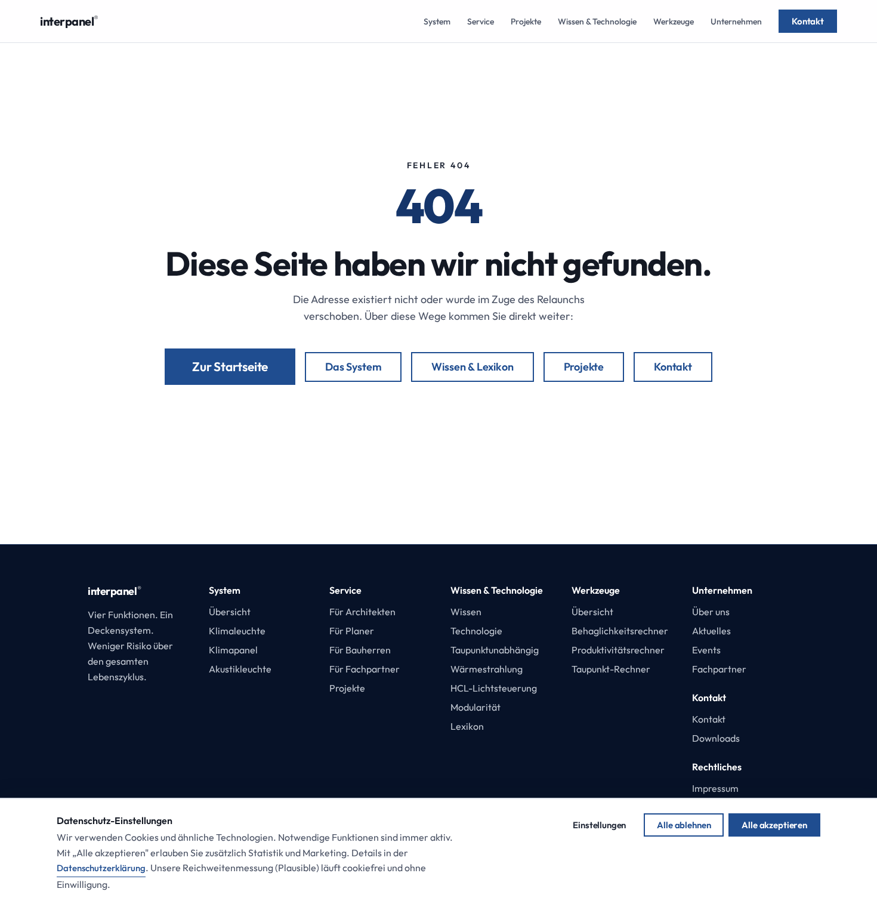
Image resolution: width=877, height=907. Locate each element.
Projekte (526, 21)
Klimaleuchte (237, 631)
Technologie (476, 631)
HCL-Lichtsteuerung (493, 688)
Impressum (715, 788)
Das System (353, 367)
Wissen (465, 612)
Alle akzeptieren (774, 825)
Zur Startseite (230, 366)
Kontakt (808, 21)
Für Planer (351, 631)
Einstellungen (599, 825)
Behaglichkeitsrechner (620, 631)
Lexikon (467, 726)
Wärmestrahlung (486, 669)
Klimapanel (233, 650)
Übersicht (230, 612)
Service (480, 21)
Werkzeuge (673, 21)
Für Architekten (362, 612)
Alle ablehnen (684, 825)
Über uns (711, 612)
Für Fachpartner (364, 669)
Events (706, 650)
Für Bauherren (360, 650)
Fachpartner (719, 669)
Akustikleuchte (240, 669)
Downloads (716, 738)
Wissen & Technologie (597, 21)
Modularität (475, 707)
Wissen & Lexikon (472, 367)
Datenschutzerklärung (101, 868)
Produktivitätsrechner (618, 650)
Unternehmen (736, 21)
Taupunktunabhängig (494, 650)
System (437, 21)
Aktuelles (711, 631)
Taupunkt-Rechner (611, 669)
